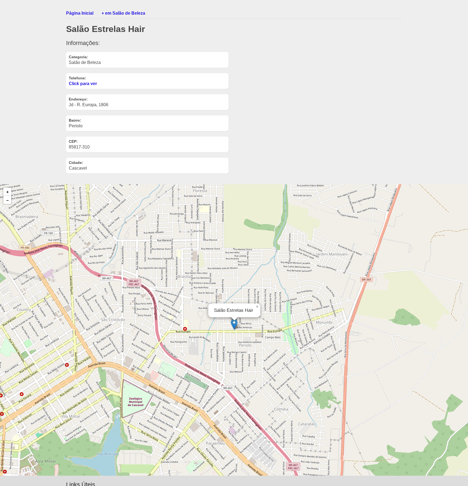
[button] (234, 324)
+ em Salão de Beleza (123, 13)
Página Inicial (79, 13)
